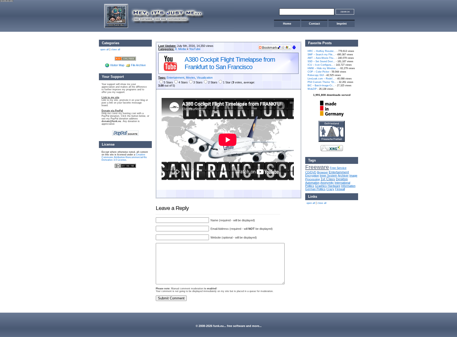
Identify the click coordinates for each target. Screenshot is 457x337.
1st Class (328, 179)
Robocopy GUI (316, 75)
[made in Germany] (331, 116)
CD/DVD (310, 172)
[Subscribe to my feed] (125, 58)
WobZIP (312, 89)
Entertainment (175, 77)
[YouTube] (170, 70)
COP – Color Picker (318, 71)
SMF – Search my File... (321, 54)
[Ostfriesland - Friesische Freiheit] (331, 140)
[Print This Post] (294, 48)
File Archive (138, 65)
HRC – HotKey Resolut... (322, 51)
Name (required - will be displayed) (232, 220)
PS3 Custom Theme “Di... (322, 82)
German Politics (315, 189)
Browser (322, 172)
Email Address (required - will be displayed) (241, 228)
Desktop (342, 179)
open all (311, 203)
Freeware (317, 167)
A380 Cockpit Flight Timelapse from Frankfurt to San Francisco (230, 63)
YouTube (194, 49)
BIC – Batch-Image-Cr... (321, 85)
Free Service (338, 167)
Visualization (205, 77)
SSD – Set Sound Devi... (321, 61)
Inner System (328, 175)
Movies (190, 77)
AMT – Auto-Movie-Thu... (322, 58)
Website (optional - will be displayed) (233, 237)
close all (321, 203)
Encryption (312, 175)
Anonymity (327, 182)
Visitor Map (117, 65)
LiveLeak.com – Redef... (321, 78)
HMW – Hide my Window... (323, 68)
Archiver (343, 175)
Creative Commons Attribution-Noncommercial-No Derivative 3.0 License (124, 157)
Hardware (334, 185)
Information (348, 185)
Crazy (330, 189)
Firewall (340, 189)
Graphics (321, 185)
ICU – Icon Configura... (320, 65)
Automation (312, 182)
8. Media (180, 49)
